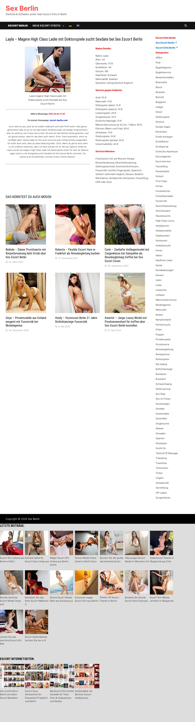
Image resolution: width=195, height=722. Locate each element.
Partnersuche (163, 324)
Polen (159, 329)
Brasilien (160, 92)
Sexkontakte (162, 413)
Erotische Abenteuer (167, 151)
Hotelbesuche (163, 245)
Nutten (159, 314)
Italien (159, 255)
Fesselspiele (162, 171)
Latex (158, 280)
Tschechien (162, 468)
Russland (161, 379)
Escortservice (163, 161)
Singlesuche (162, 423)
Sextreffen (161, 418)
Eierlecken (161, 131)
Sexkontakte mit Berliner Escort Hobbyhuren (83, 694)
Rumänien (161, 374)
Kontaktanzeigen (165, 270)
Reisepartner (163, 354)
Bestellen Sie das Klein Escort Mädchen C (37, 601)
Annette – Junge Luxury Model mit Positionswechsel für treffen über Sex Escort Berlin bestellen (126, 321)
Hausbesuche (163, 215)
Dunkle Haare (163, 126)
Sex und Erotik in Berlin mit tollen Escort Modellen (9, 694)
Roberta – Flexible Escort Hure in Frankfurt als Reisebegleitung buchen (77, 251)
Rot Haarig (161, 364)
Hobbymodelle (163, 230)
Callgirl (159, 107)
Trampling (161, 458)
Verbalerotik (162, 482)
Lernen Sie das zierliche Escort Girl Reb (10, 640)
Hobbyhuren (162, 225)
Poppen (160, 334)
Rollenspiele (162, 359)
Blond (159, 87)
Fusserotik (161, 200)
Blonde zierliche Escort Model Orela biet (10, 601)
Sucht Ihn (161, 448)
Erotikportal (162, 146)
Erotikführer (162, 141)
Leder (159, 285)
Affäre (159, 57)
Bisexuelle (161, 82)
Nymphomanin (163, 319)
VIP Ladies (161, 492)
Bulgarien (161, 102)
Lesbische (161, 289)
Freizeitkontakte (164, 196)
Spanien (160, 438)
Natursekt (161, 309)
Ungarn (160, 477)
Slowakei (160, 433)
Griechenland (163, 210)
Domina (160, 121)
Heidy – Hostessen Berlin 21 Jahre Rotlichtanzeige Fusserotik (76, 319)
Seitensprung (163, 388)
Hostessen (161, 240)
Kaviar (159, 265)
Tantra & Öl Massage (167, 453)
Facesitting (162, 166)
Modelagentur (163, 304)
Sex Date (160, 393)
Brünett (160, 97)
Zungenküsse (163, 497)
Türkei (159, 473)
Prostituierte (162, 344)
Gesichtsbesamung (166, 206)
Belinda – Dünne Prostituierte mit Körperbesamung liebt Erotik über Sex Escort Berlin (26, 253)
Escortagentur (163, 156)
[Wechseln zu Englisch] (78, 25)
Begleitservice (163, 72)
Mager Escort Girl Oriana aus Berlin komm (59, 561)
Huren (159, 250)
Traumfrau (161, 463)
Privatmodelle (163, 339)
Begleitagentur (164, 67)
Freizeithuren (163, 191)
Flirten (159, 186)
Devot (159, 111)
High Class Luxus (165, 220)
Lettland (160, 295)
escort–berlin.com (59, 120)
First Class (161, 181)
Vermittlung (162, 487)
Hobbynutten (163, 235)
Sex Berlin (22, 8)
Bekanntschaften (165, 77)
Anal (158, 62)
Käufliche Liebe (164, 260)
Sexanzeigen (163, 403)
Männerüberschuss (166, 299)
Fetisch (159, 176)
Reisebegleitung (164, 349)
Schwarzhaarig (164, 384)
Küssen (160, 275)
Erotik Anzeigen (164, 136)
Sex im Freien (163, 398)
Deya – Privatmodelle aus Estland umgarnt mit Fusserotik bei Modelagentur (26, 321)
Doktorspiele (163, 116)
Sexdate (160, 408)
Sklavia (159, 428)
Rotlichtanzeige (164, 369)
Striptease (161, 443)
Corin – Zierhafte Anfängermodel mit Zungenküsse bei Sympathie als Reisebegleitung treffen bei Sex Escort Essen (127, 255)
